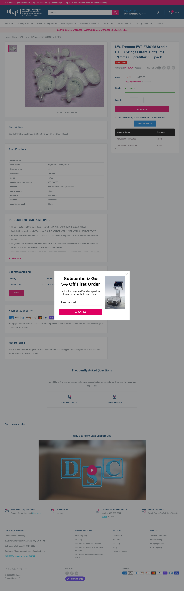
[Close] (127, 274)
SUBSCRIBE (80, 312)
